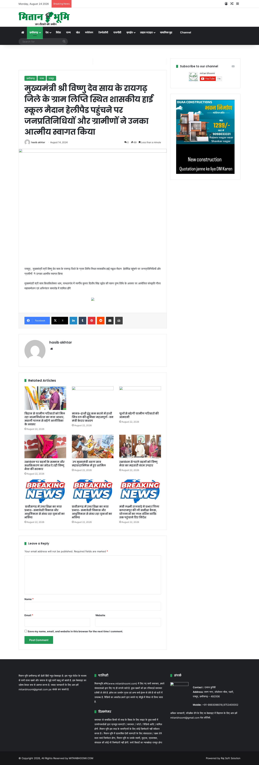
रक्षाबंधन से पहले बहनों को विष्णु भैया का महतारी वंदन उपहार (138, 463)
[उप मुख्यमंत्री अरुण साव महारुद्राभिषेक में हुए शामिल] (93, 446)
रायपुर (51, 78)
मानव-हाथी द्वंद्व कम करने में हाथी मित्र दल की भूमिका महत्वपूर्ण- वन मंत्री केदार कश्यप (92, 417)
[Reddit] (100, 320)
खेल (78, 32)
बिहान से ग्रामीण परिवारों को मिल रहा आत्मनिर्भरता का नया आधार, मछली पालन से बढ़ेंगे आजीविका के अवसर (44, 419)
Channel (185, 32)
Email (28, 615)
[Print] (119, 320)
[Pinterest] (91, 320)
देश (47, 32)
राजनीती (117, 32)
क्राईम (129, 32)
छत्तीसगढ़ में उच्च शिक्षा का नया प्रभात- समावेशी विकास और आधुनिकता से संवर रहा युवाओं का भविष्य (44, 512)
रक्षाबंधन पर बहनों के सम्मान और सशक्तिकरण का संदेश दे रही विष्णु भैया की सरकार (44, 465)
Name (29, 599)
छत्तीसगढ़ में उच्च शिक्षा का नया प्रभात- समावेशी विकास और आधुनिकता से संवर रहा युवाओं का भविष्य (92, 512)
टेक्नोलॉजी (103, 32)
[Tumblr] (82, 320)
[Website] (51, 349)
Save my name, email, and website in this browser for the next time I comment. (75, 631)
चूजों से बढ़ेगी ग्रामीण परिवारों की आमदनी (139, 415)
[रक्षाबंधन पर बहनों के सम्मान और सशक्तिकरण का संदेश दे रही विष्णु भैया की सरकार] (45, 446)
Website (100, 615)
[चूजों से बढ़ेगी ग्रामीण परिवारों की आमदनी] (140, 398)
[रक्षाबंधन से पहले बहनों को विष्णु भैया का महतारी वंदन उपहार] (140, 446)
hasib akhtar (38, 142)
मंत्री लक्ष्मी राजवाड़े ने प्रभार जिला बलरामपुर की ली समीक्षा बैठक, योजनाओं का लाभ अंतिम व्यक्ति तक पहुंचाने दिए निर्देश (139, 512)
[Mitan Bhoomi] (44, 17)
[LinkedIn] (73, 320)
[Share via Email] (110, 320)
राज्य (68, 32)
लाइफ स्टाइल (146, 32)
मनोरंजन (89, 32)
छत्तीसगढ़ (34, 32)
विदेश (58, 32)
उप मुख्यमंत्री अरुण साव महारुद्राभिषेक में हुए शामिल (89, 463)
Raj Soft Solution (230, 758)
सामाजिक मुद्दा (166, 32)
